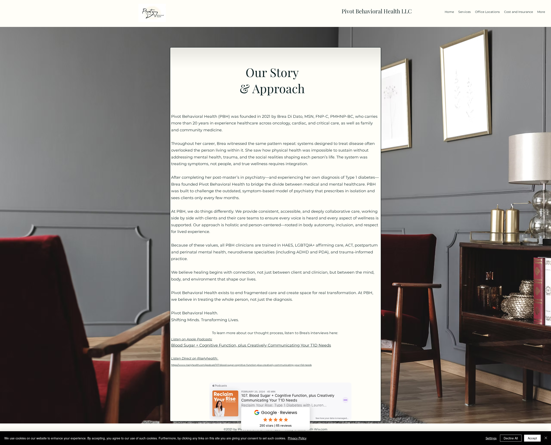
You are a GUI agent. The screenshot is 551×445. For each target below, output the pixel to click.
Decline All (511, 438)
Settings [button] (491, 438)
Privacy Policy (297, 438)
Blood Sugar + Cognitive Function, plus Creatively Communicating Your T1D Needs (251, 345)
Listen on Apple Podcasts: (191, 339)
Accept (532, 438)
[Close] (545, 438)
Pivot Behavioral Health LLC (377, 11)
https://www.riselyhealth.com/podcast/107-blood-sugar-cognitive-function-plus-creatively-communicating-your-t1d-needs (241, 364)
